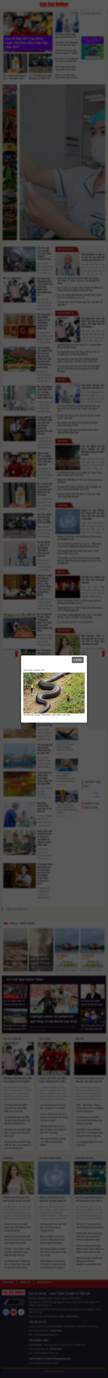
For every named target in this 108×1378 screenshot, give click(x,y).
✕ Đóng (77, 660)
